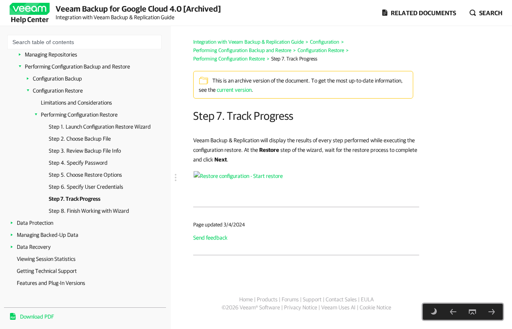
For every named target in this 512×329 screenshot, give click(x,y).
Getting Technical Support (47, 271)
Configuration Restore (58, 90)
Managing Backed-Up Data (47, 235)
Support (312, 299)
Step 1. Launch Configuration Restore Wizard (100, 126)
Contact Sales (341, 299)
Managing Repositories (51, 54)
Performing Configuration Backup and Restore (77, 66)
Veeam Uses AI (338, 307)
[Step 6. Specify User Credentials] (453, 312)
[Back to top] (472, 312)
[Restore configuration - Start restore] (238, 175)
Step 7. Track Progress (74, 199)
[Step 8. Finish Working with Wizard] (491, 312)
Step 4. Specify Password (78, 162)
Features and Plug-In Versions (51, 283)
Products (267, 299)
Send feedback (210, 237)
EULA (367, 299)
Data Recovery (34, 247)
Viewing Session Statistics (46, 259)
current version (234, 90)
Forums (290, 299)
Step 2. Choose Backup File (80, 138)
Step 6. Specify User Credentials (86, 187)
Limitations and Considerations (76, 102)
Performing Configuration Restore (79, 114)
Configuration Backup (57, 78)
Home (246, 299)
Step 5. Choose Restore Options (85, 175)
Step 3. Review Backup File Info (85, 150)
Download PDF (37, 316)
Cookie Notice (375, 307)
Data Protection (35, 223)
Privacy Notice (300, 307)
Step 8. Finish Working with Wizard (89, 211)
